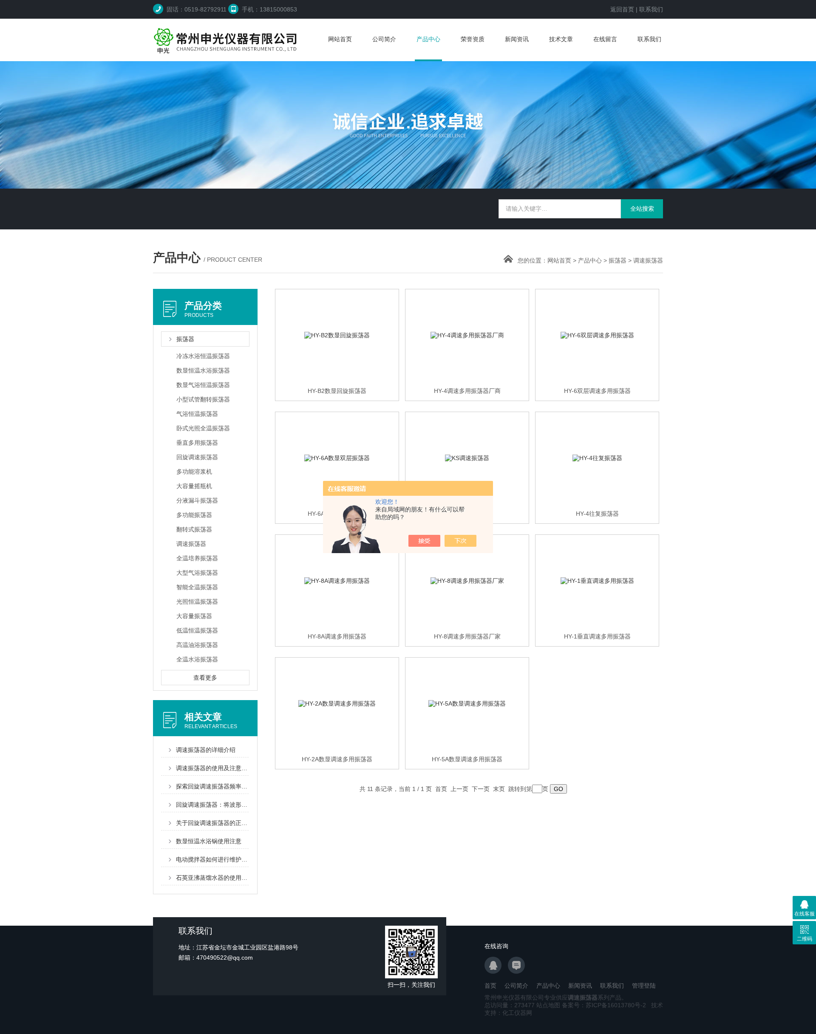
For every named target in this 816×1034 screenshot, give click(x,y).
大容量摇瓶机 (194, 486)
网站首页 (340, 39)
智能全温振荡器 (197, 587)
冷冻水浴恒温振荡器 (203, 356)
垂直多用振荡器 (197, 442)
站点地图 (548, 1005)
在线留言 (605, 39)
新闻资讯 (517, 39)
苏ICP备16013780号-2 (616, 1005)
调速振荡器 (648, 260)
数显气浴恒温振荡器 (203, 384)
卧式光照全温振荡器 (203, 428)
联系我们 (651, 9)
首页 (490, 985)
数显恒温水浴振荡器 (203, 370)
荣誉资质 (472, 39)
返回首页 (622, 9)
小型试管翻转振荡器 (203, 399)
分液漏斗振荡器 (197, 500)
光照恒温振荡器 (197, 601)
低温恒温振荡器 (197, 630)
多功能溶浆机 (194, 471)
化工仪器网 (517, 1012)
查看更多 (205, 677)
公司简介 (384, 39)
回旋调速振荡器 (197, 457)
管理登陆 (644, 985)
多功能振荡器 (194, 514)
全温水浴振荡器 (197, 659)
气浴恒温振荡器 (197, 413)
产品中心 (428, 39)
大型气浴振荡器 (197, 572)
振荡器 (617, 260)
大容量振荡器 (194, 616)
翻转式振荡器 (194, 529)
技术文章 (561, 39)
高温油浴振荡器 (197, 644)
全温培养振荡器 (197, 558)
